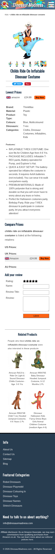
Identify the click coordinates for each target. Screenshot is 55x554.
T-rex (25, 126)
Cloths (26, 130)
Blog (5, 463)
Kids (6, 15)
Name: (9, 285)
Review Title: (12, 292)
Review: (10, 298)
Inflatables (40, 133)
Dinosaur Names (12, 501)
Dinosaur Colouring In (14, 491)
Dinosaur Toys (10, 496)
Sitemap (7, 459)
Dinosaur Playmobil (13, 486)
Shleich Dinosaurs (12, 505)
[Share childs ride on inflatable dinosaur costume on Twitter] (17, 83)
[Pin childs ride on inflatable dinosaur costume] (27, 84)
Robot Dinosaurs (12, 482)
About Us (8, 449)
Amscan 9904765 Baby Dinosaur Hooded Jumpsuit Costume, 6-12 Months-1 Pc (38, 378)
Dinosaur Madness (28, 5)
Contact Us (9, 454)
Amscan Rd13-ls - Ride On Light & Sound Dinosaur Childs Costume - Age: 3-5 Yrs (17, 378)
